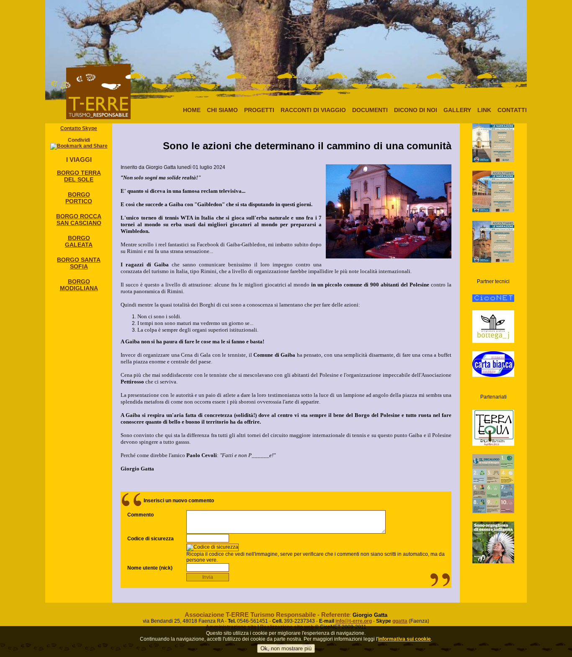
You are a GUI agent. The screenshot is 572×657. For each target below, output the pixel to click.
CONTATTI (512, 110)
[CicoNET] (493, 291)
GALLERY (457, 110)
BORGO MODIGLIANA (79, 284)
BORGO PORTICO (78, 198)
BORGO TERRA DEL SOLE (79, 176)
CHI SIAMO (222, 110)
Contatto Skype (78, 128)
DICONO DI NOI (415, 110)
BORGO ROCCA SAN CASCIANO (78, 219)
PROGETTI (259, 110)
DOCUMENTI (370, 110)
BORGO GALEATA (79, 241)
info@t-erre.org (353, 621)
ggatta (399, 621)
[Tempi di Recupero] (493, 476)
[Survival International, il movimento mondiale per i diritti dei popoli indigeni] (493, 535)
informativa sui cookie (404, 639)
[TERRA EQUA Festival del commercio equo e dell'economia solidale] (493, 421)
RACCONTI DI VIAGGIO (313, 110)
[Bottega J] (493, 319)
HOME (192, 110)
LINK (484, 110)
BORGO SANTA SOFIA (78, 263)
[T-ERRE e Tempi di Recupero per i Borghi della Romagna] (493, 134)
